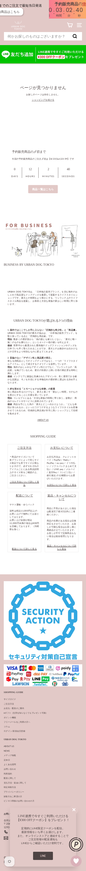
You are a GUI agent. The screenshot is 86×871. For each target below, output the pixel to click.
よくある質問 (10, 764)
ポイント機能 (10, 717)
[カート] (70, 25)
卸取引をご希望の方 (13, 796)
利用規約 (8, 773)
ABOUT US (43, 419)
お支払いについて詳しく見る (61, 484)
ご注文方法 (9, 704)
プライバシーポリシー (14, 792)
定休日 (7, 760)
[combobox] (43, 36)
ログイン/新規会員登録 (14, 731)
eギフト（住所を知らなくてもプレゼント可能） (26, 713)
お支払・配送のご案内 (14, 708)
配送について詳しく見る (24, 548)
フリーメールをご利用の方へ (17, 722)
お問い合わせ (10, 769)
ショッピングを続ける (43, 99)
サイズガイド (10, 699)
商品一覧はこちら (43, 189)
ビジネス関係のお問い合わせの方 (19, 801)
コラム (7, 726)
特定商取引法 (10, 787)
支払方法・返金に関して (15, 782)
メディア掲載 (10, 755)
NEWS (7, 751)
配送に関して (10, 778)
